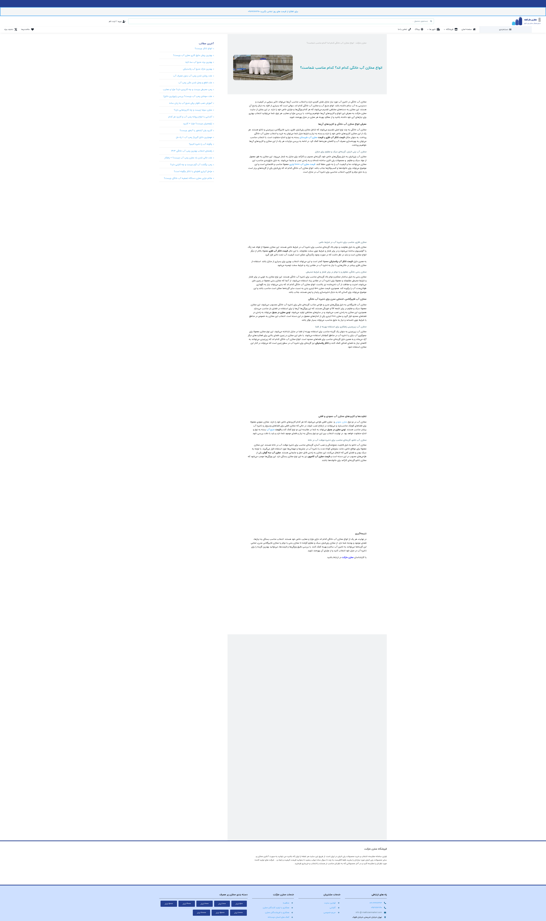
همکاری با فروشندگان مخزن (277, 912)
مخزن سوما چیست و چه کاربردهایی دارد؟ (193, 110)
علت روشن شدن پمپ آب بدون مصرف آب (192, 75)
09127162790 (376, 907)
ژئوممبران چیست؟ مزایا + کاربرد (197, 123)
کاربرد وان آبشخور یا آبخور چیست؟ (196, 130)
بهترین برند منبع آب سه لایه (198, 62)
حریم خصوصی (329, 912)
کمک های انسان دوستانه (278, 917)
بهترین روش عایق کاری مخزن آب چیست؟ (192, 55)
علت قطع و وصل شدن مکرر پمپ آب (195, 82)
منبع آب (271, 429)
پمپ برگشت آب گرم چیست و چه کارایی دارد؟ (191, 164)
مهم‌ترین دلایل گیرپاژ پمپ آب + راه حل (194, 137)
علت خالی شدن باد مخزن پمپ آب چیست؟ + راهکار (188, 157)
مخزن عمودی (341, 422)
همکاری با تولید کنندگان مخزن (276, 907)
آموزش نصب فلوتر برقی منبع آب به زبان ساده (190, 103)
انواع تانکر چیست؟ (203, 48)
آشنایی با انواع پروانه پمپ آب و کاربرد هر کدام (190, 116)
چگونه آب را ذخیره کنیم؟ (200, 144)
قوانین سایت (330, 903)
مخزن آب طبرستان (308, 137)
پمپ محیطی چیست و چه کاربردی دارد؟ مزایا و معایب (187, 89)
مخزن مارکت (361, 43)
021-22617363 (376, 903)
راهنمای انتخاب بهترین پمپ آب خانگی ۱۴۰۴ (191, 151)
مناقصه (286, 903)
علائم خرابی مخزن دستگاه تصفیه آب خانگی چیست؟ (188, 178)
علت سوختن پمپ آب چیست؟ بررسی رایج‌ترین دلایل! (187, 96)
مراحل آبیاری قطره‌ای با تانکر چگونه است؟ (193, 171)
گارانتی (333, 907)
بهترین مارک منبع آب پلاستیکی (197, 69)
